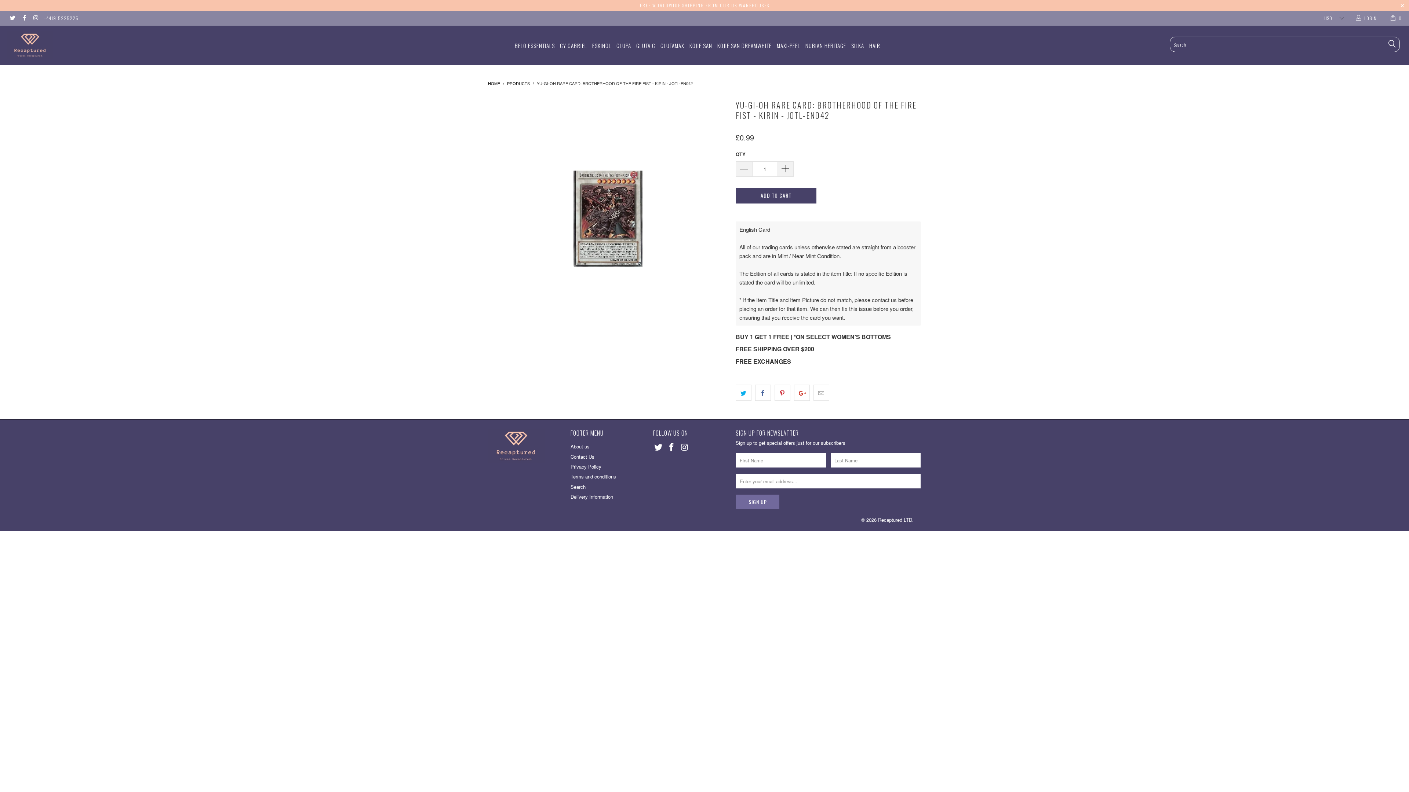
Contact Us (582, 456)
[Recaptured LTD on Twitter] (12, 18)
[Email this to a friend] (821, 393)
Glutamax (672, 45)
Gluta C (645, 45)
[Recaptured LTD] (116, 45)
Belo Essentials (535, 45)
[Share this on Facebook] (763, 393)
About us (580, 446)
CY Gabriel (573, 45)
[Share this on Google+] (802, 393)
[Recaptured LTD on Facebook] (24, 18)
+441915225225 (61, 18)
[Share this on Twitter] (743, 393)
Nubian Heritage (825, 45)
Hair (874, 45)
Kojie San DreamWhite (744, 45)
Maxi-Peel (788, 45)
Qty (741, 154)
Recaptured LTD (895, 519)
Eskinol (601, 45)
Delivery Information (592, 496)
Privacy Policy (586, 466)
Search (578, 486)
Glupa (623, 45)
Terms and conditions (593, 476)
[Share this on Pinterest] (782, 393)
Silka (857, 45)
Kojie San (700, 45)
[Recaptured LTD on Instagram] (35, 18)
